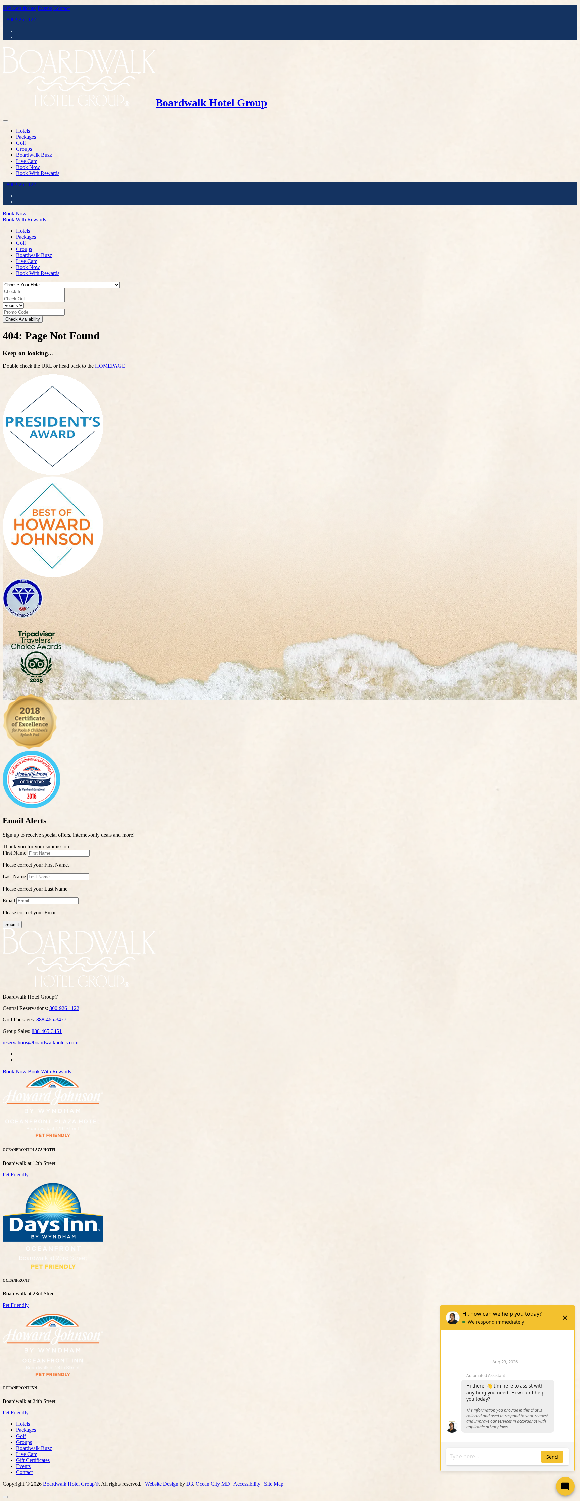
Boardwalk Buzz (34, 155)
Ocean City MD (213, 1484)
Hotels (23, 131)
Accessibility (246, 1484)
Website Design (161, 1484)
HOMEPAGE (110, 366)
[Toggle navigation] (5, 121)
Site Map (273, 1484)
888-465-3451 (47, 1031)
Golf (21, 143)
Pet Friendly (16, 1174)
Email (9, 900)
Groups (24, 149)
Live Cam (26, 161)
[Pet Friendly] (53, 1136)
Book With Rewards (37, 173)
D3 (189, 1484)
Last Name (14, 876)
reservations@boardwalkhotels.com (40, 1042)
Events (45, 8)
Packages (26, 137)
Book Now (28, 167)
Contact (61, 8)
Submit (12, 924)
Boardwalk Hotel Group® (71, 1484)
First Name (14, 853)
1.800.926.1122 (19, 19)
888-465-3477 (51, 1019)
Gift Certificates (19, 8)
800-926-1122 (64, 1008)
